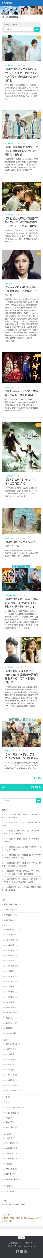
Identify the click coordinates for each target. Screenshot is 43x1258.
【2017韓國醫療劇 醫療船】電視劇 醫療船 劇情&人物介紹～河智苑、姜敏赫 (21, 151)
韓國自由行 (10, 1127)
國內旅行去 (10, 1122)
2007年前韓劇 (11, 1013)
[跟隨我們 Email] (36, 787)
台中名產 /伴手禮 (12, 1179)
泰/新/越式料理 (11, 1153)
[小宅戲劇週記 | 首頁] (9, 3)
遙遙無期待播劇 (12, 1091)
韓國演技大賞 (9, 751)
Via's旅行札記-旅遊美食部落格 (13, 1204)
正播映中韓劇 (9, 910)
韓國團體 (9, 1028)
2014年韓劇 (10, 976)
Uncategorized (9, 1191)
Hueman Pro (31, 1246)
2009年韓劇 (10, 1002)
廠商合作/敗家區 (10, 1113)
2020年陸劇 (10, 1059)
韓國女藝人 (8, 284)
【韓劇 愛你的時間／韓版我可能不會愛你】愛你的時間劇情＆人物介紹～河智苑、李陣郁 (21, 222)
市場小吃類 (10, 1169)
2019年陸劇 (10, 1065)
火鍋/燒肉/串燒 (11, 1159)
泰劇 (5, 1102)
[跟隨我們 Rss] (40, 787)
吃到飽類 (9, 1164)
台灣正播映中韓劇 (11, 904)
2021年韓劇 (10, 940)
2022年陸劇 (10, 1049)
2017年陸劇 (10, 1075)
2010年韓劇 (8, 476)
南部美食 (7, 1186)
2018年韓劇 (10, 956)
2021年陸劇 (10, 1054)
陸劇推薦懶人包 (12, 1044)
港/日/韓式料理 (11, 1143)
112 (39, 184)
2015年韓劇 (8, 215)
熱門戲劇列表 (9, 915)
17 (39, 567)
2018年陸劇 (10, 1070)
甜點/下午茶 (10, 1174)
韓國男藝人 (10, 1018)
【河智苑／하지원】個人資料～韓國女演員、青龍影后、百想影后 (20, 291)
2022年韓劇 (10, 935)
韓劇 (5, 926)
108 (39, 355)
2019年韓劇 (8, 65)
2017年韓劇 (8, 143)
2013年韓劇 (8, 387)
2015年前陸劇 (11, 1085)
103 (39, 425)
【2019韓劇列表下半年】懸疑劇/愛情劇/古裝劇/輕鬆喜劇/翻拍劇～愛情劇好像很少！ (21, 603)
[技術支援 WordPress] (15, 1246)
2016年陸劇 (10, 1080)
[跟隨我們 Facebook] (32, 787)
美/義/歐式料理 (11, 1148)
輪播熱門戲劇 (9, 920)
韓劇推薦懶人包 (10, 595)
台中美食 (7, 1134)
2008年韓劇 (10, 1007)
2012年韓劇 (10, 987)
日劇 (5, 1097)
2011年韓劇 (10, 992)
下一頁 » (37, 778)
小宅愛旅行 (8, 1118)
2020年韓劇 (10, 945)
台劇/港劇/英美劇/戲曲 (12, 1108)
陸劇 (5, 1040)
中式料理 (9, 1138)
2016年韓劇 (10, 966)
